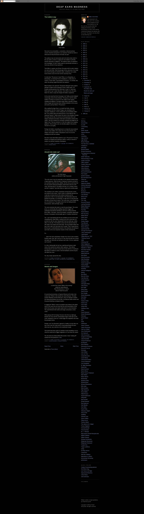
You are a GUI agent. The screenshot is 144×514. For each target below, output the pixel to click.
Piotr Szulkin (84, 173)
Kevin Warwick (84, 344)
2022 (84, 52)
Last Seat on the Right (86, 471)
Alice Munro (84, 255)
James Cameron (85, 325)
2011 (84, 76)
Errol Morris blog (85, 469)
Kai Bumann (84, 342)
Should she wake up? (52, 152)
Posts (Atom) (54, 349)
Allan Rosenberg (85, 259)
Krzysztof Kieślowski (86, 172)
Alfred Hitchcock (85, 253)
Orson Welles (84, 391)
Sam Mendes (84, 405)
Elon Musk (83, 297)
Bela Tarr (83, 189)
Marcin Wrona (84, 371)
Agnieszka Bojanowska (86, 245)
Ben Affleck (84, 274)
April (85, 104)
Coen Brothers (84, 194)
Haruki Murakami (85, 312)
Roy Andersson (84, 403)
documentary (84, 123)
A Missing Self (84, 242)
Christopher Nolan (85, 283)
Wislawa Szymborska (86, 439)
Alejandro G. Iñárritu (86, 247)
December (87, 80)
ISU (82, 319)
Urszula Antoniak (85, 427)
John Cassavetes (85, 335)
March (86, 106)
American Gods (85, 261)
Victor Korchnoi (85, 429)
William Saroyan (85, 437)
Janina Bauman (85, 168)
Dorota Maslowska (85, 295)
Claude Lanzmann (85, 160)
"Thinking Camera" (85, 238)
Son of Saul (84, 219)
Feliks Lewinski (85, 162)
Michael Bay (84, 378)
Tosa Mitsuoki (84, 223)
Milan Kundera (84, 388)
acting (82, 448)
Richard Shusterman (86, 151)
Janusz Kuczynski (85, 327)
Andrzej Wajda (84, 264)
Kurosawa (83, 350)
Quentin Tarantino (85, 175)
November (87, 82)
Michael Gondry (85, 380)
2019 (84, 59)
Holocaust (83, 316)
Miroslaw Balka (84, 208)
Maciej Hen (84, 367)
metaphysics (84, 145)
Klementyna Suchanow (86, 346)
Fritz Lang (83, 200)
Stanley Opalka (85, 221)
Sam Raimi (83, 407)
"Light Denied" (84, 234)
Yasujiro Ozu (84, 445)
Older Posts (76, 346)
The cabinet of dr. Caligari (87, 424)
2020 (84, 56)
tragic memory (84, 138)
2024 (84, 48)
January (86, 111)
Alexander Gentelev (86, 249)
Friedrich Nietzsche (85, 164)
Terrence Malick (85, 422)
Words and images (51, 266)
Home (61, 346)
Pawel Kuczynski (93, 16)
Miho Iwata (83, 386)
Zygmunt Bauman (85, 132)
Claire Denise (84, 285)
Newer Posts (47, 346)
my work (83, 124)
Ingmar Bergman (85, 166)
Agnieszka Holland (85, 183)
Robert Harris (84, 217)
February (86, 108)
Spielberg (83, 414)
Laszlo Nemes (84, 357)
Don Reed (83, 198)
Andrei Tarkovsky (85, 156)
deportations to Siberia (86, 456)
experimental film (85, 228)
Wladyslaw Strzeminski (86, 441)
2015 (84, 67)
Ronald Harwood (85, 401)
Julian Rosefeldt (85, 338)
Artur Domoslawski (85, 187)
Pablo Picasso (84, 393)
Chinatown (83, 282)
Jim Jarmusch (84, 333)
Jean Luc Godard (85, 329)
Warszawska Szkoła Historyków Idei (90, 433)
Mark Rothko (84, 374)
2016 (84, 65)
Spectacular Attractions (86, 472)
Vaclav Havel (84, 181)
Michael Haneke (85, 149)
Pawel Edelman (85, 211)
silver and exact (85, 476)
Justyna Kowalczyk (86, 340)
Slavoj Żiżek (84, 412)
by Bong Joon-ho (85, 450)
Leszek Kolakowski (85, 361)
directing (51, 259)
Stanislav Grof (84, 416)
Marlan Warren (84, 376)
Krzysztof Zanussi (85, 202)
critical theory (84, 474)
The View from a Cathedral (87, 143)
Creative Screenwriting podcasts (89, 467)
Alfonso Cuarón (85, 251)
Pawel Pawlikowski (85, 395)
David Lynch (84, 196)
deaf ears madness (85, 454)
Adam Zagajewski (85, 244)
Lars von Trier (84, 354)
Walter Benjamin (85, 225)
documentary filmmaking (87, 458)
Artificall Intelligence (86, 270)
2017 (84, 63)
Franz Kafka (52, 144)
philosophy (83, 147)
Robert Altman (84, 215)
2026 (84, 43)
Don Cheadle (84, 293)
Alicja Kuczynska (85, 257)
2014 (84, 69)
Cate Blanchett (84, 278)
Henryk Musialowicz (86, 314)
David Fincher (84, 291)
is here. (60, 337)
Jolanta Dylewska (85, 170)
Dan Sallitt (83, 287)
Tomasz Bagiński (85, 426)
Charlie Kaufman (85, 280)
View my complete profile (88, 37)
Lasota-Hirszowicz (85, 355)
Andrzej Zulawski (85, 266)
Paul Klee (83, 209)
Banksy (83, 272)
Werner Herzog (84, 227)
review (82, 134)
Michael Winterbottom (86, 384)
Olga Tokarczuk (85, 390)
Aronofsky (83, 268)
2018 (84, 61)
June (85, 100)
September (87, 87)
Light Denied (84, 140)
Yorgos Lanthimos (85, 446)
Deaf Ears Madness (72, 7)
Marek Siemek (84, 130)
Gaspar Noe (84, 306)
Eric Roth (83, 299)
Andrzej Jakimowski (86, 185)
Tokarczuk (83, 179)
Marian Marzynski (85, 206)
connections (84, 452)
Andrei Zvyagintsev (85, 263)
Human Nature (84, 318)
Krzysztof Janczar (85, 348)
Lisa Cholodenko (85, 363)
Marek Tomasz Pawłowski (87, 373)
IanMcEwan (84, 323)
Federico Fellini (84, 300)
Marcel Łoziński (85, 369)
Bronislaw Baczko (85, 192)
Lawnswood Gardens (86, 359)
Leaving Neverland (85, 204)
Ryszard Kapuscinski (86, 177)
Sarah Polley (84, 409)
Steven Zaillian (84, 418)
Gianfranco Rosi (85, 308)
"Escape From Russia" (86, 230)
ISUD (82, 321)
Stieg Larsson (84, 420)
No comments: (70, 143)
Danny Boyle (84, 289)
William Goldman (85, 435)
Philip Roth (83, 397)
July (85, 98)
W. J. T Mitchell (85, 431)
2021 (84, 54)
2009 (84, 113)
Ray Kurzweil (84, 399)
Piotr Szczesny (85, 213)
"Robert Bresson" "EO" (86, 236)
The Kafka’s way (50, 17)
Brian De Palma (85, 276)
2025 (84, 46)
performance (84, 460)
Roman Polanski (85, 141)
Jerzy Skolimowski (85, 331)
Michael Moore (84, 382)
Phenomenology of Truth (87, 158)
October (86, 84)
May (85, 102)
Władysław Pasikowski (86, 443)
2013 (84, 72)
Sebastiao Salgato (85, 410)
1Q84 (82, 240)
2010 (84, 78)
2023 (84, 50)
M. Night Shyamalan (60, 259)
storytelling (83, 136)
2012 (84, 74)
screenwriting (70, 259)
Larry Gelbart (84, 352)
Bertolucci (83, 191)
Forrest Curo (84, 302)
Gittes (82, 310)
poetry (82, 128)
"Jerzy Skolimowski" (86, 232)
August (86, 95)
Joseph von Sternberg (86, 336)
